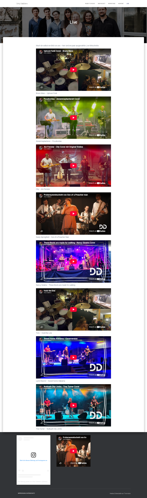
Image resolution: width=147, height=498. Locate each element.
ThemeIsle (127, 493)
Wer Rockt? (101, 3)
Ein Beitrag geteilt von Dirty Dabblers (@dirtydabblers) (35, 481)
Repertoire (111, 3)
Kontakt (121, 3)
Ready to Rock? (90, 3)
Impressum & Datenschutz (26, 493)
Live (128, 3)
